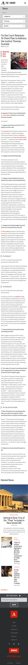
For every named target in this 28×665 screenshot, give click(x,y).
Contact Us (14, 639)
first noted (6, 231)
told (24, 139)
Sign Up (14, 605)
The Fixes (14, 626)
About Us (14, 636)
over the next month (20, 137)
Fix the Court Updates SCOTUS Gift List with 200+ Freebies (17, 577)
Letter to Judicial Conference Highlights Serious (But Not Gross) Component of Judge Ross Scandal (18, 552)
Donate (14, 650)
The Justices (14, 629)
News (14, 622)
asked (17, 296)
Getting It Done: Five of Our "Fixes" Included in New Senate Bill (14, 520)
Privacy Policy (18, 663)
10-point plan (5, 115)
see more (4, 590)
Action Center (14, 632)
